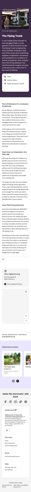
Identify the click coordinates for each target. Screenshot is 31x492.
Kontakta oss (9, 470)
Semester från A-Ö (10, 467)
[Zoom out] (26, 321)
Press (6, 441)
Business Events (10, 443)
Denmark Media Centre (12, 456)
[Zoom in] (26, 316)
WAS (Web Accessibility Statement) (20, 486)
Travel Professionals (11, 445)
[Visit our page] (10, 401)
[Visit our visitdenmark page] (15, 401)
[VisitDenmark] (11, 410)
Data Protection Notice (7, 486)
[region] (15, 306)
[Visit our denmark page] (5, 401)
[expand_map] (26, 292)
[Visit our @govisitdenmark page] (20, 401)
